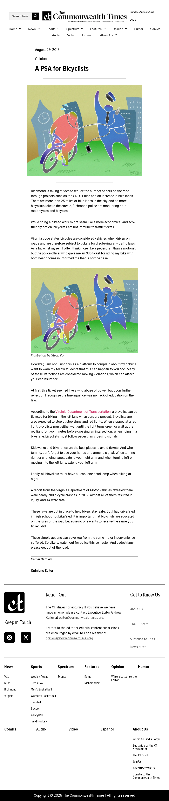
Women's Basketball (43, 696)
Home (13, 29)
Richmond (10, 689)
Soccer (35, 709)
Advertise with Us (144, 768)
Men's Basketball (41, 689)
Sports (51, 29)
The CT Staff (139, 624)
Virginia (8, 696)
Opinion (118, 29)
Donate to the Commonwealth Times (146, 776)
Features (96, 29)
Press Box (37, 683)
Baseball (36, 702)
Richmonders (92, 683)
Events (62, 677)
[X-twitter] (26, 637)
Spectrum (72, 29)
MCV (7, 683)
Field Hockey (39, 721)
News (32, 29)
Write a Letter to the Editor (124, 678)
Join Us (137, 762)
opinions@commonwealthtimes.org (69, 638)
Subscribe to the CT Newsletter (145, 747)
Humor (138, 29)
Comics (155, 29)
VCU (6, 677)
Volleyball (37, 715)
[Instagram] (9, 637)
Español (87, 35)
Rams (87, 677)
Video (71, 35)
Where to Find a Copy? (146, 739)
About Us (106, 35)
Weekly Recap (39, 677)
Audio (56, 35)
